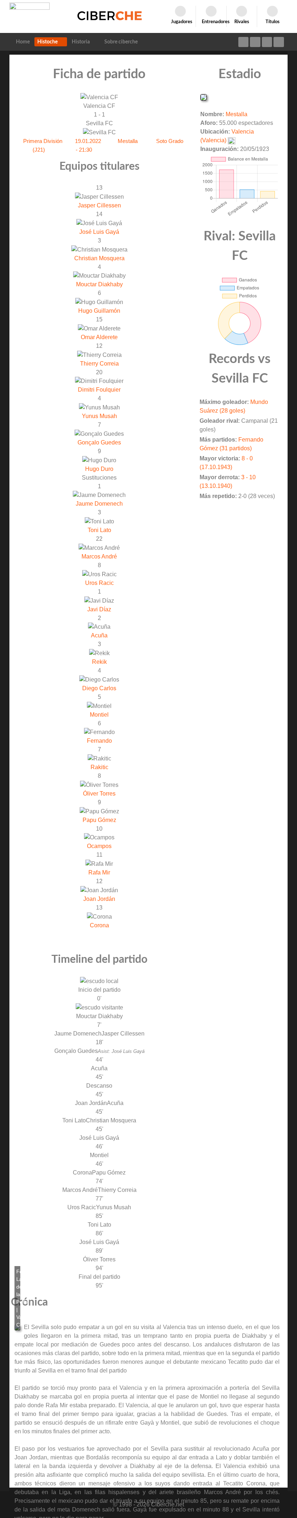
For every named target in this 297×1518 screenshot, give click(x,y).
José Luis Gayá (99, 232)
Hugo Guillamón (99, 311)
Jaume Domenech (99, 504)
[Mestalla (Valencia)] (203, 97)
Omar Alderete (99, 337)
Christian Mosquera (99, 258)
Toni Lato (99, 530)
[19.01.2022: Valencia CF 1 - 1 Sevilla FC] (17, 1328)
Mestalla (128, 141)
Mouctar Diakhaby (99, 284)
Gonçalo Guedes (99, 442)
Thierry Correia (99, 363)
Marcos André (99, 556)
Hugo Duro (99, 469)
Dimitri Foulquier (99, 390)
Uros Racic (99, 583)
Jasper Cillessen (99, 205)
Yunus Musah (99, 416)
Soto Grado (169, 141)
